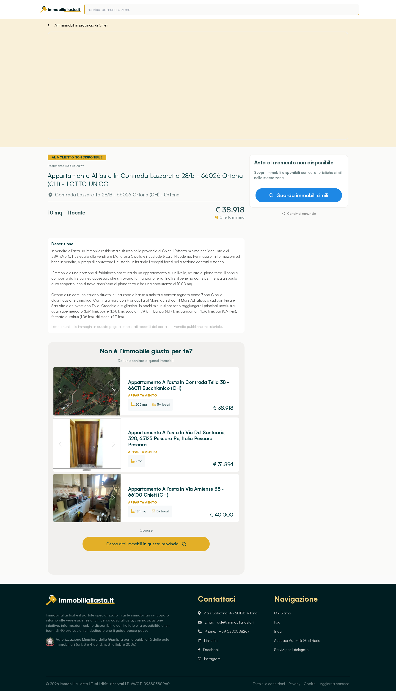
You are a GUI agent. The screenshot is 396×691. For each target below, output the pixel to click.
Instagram (212, 658)
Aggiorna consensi (334, 683)
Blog (278, 631)
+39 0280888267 (234, 631)
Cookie (310, 683)
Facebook (211, 649)
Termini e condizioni (269, 683)
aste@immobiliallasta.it (235, 622)
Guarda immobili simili (302, 195)
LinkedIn (210, 640)
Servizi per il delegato (291, 649)
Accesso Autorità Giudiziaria (297, 640)
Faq (277, 622)
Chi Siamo (282, 613)
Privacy (294, 683)
